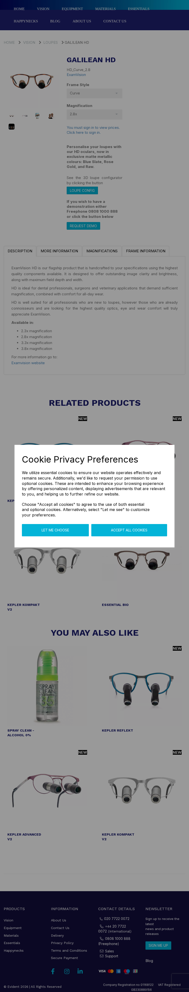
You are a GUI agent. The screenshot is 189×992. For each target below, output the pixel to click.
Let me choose (55, 530)
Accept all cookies (129, 530)
